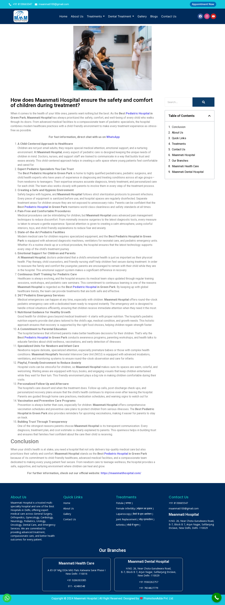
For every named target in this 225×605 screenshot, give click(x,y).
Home (66, 503)
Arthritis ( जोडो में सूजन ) (128, 524)
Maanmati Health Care (185, 166)
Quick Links (179, 138)
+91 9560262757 (148, 582)
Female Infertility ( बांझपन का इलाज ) (135, 508)
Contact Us (178, 149)
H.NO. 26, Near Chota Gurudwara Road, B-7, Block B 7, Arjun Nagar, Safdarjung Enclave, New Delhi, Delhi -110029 (191, 524)
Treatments (179, 143)
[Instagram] (207, 16)
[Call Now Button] (216, 597)
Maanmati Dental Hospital (188, 172)
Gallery (67, 514)
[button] (209, 115)
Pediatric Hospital (138, 113)
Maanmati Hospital (183, 155)
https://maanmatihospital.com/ (121, 473)
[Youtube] (213, 16)
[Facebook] (200, 16)
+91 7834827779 (148, 588)
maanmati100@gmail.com (184, 508)
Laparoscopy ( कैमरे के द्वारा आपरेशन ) (134, 514)
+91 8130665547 (178, 503)
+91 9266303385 (76, 580)
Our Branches (180, 160)
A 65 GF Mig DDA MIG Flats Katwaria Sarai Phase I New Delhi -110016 (76, 572)
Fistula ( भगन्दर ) (124, 503)
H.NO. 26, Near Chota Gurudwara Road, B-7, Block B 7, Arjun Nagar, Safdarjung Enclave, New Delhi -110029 (148, 572)
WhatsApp (113, 137)
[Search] (203, 102)
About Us (177, 132)
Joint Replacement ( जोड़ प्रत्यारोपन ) (135, 519)
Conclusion (178, 127)
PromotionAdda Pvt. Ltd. (158, 598)
